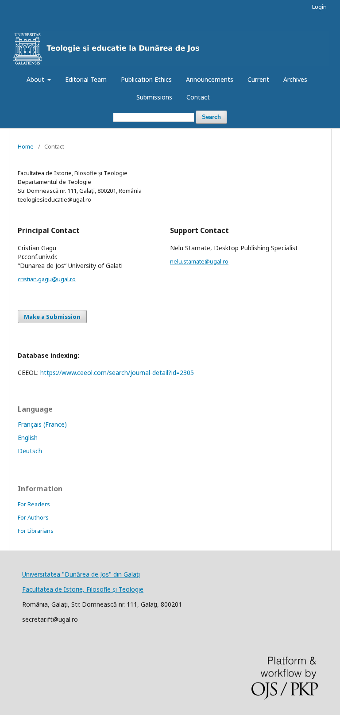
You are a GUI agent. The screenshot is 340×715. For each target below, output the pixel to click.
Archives (295, 79)
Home (26, 146)
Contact (198, 97)
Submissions (154, 97)
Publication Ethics (146, 79)
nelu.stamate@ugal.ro (199, 261)
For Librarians (36, 531)
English (28, 437)
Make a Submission (52, 317)
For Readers (34, 504)
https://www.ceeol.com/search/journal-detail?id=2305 (117, 372)
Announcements (209, 79)
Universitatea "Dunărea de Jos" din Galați (81, 574)
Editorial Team (86, 79)
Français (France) (42, 424)
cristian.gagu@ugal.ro (47, 279)
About (36, 79)
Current (258, 79)
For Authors (33, 517)
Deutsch (30, 451)
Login (319, 7)
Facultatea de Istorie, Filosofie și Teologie (82, 589)
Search (211, 117)
